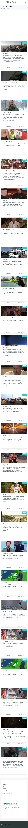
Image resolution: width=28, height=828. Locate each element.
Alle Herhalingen (20, 67)
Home (4, 784)
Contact (5, 788)
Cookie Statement (7, 793)
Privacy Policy (6, 791)
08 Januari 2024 (8, 67)
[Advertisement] (14, 26)
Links (4, 786)
